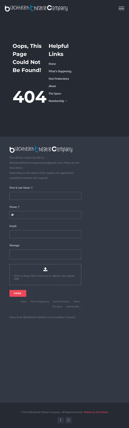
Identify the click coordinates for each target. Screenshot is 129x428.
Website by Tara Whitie (96, 412)
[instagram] (68, 420)
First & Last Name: (21, 187)
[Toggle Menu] (121, 8)
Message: (14, 245)
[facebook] (60, 420)
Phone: (14, 206)
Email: (13, 226)
